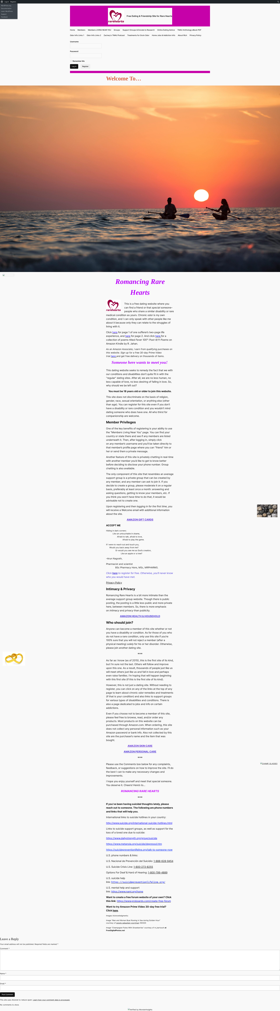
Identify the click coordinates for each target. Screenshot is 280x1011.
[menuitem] (2, 1)
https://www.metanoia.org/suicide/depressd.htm (134, 843)
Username (74, 42)
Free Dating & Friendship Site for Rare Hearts (149, 16)
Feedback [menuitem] (4, 17)
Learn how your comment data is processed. (51, 1000)
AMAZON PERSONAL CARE (140, 751)
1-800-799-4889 (157, 872)
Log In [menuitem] (7, 2)
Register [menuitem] (13, 2)
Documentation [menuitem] (6, 8)
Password (74, 51)
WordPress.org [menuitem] (6, 5)
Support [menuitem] (4, 14)
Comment (5, 948)
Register (85, 66)
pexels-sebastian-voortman (127, 923)
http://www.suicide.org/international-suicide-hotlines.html (139, 822)
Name (3, 973)
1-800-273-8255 (143, 866)
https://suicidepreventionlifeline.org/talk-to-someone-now (139, 849)
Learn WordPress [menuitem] (7, 11)
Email (3, 983)
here (115, 910)
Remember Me (78, 61)
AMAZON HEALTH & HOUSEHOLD (140, 616)
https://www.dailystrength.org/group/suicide (131, 838)
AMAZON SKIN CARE (140, 745)
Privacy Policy (114, 582)
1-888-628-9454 (163, 861)
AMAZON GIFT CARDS (140, 519)
